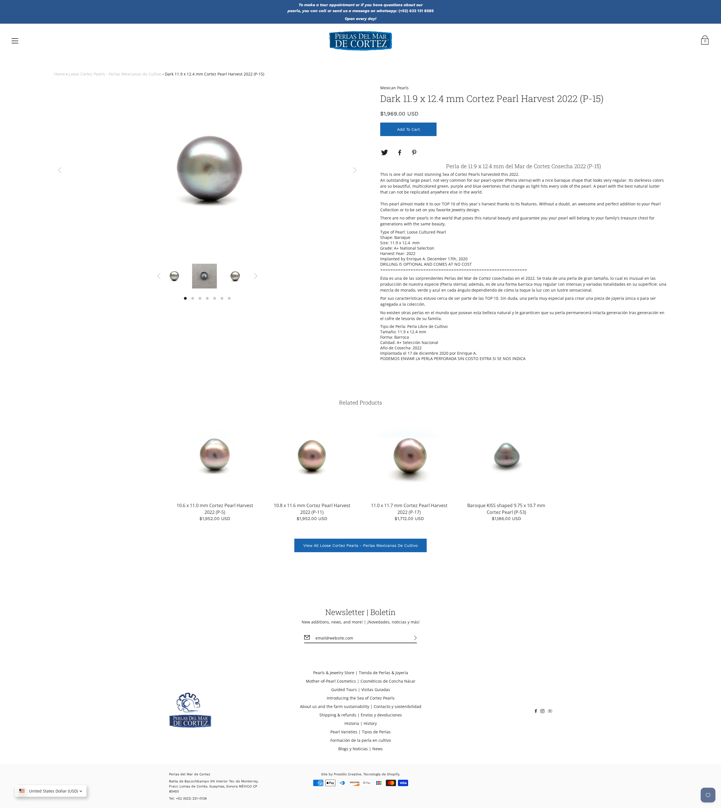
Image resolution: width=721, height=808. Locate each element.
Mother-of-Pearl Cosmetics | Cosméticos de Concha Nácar (360, 681)
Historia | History (360, 723)
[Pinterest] (415, 152)
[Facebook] (399, 152)
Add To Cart (408, 129)
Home (59, 74)
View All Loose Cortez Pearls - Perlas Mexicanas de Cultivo (360, 545)
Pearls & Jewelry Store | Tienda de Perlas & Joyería (360, 672)
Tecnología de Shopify (381, 774)
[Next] (354, 170)
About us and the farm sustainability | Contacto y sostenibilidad (360, 706)
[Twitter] (384, 152)
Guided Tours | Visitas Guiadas (360, 689)
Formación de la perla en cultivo (360, 740)
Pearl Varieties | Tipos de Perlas (360, 731)
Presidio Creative (347, 774)
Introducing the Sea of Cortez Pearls (361, 698)
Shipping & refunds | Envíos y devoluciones (360, 715)
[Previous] (59, 170)
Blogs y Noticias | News (360, 748)
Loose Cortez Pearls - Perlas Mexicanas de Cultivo (114, 74)
